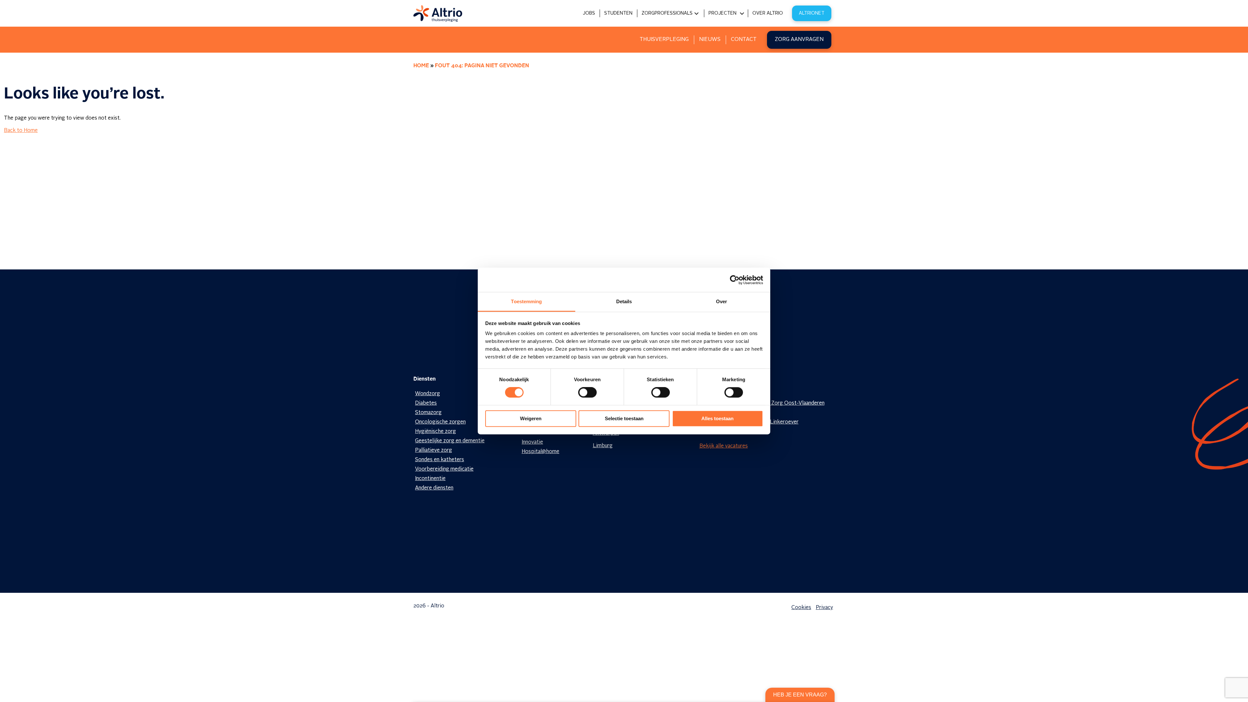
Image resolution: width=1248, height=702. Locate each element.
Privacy (824, 607)
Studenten (618, 13)
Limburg (603, 445)
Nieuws (710, 39)
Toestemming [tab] (526, 301)
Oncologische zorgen (440, 422)
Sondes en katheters (439, 459)
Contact (744, 39)
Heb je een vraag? (800, 694)
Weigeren (530, 418)
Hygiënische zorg (435, 431)
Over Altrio (767, 13)
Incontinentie (430, 478)
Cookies (801, 607)
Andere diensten (434, 488)
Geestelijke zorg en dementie (450, 441)
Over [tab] (721, 301)
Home (421, 66)
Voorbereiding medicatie (444, 469)
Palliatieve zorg (433, 450)
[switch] (587, 392)
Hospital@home (540, 451)
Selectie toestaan (624, 418)
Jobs (589, 13)
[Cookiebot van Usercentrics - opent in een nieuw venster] (734, 280)
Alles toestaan (717, 418)
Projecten (722, 13)
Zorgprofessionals (667, 13)
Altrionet (812, 13)
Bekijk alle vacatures (723, 446)
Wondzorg (427, 393)
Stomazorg (428, 412)
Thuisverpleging (664, 39)
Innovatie (532, 442)
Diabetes (426, 403)
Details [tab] (624, 301)
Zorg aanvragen (799, 39)
